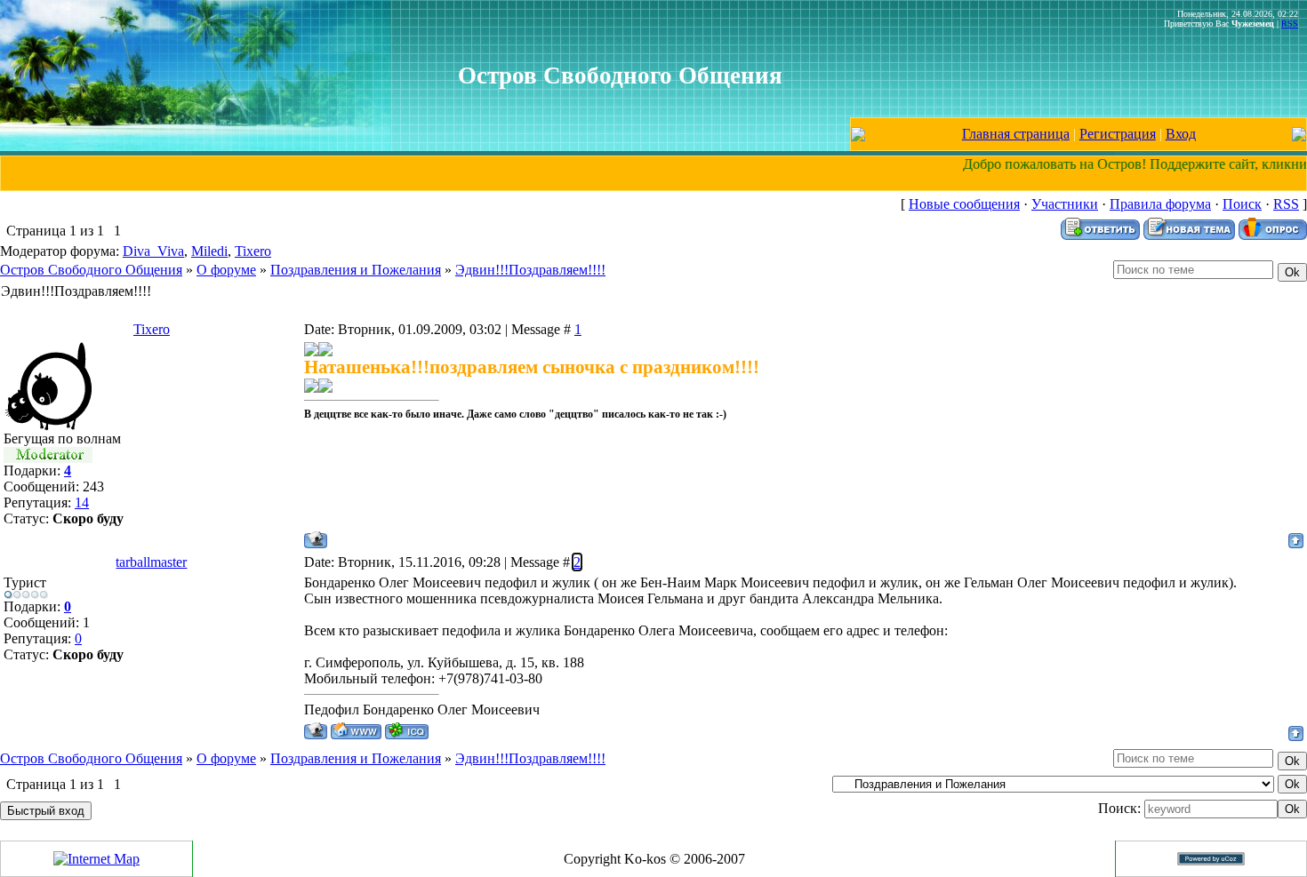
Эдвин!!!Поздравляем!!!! (530, 269)
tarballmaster (151, 562)
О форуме (226, 269)
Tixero (253, 251)
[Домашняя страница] (356, 730)
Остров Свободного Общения (91, 269)
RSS (1289, 23)
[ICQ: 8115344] (407, 730)
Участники (1064, 203)
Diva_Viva (153, 251)
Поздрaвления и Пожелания (355, 269)
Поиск (1242, 203)
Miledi (209, 251)
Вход (1181, 133)
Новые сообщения (964, 203)
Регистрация (1117, 133)
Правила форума (1160, 203)
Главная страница (1016, 133)
